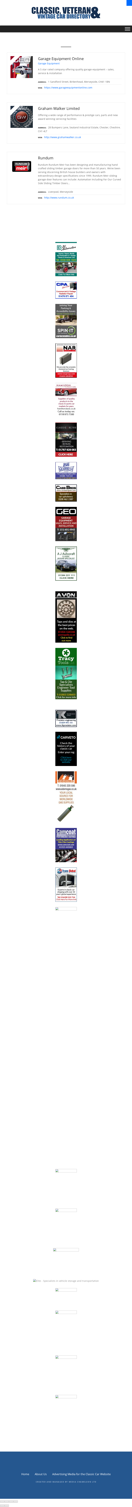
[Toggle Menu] (127, 29)
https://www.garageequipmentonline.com (68, 87)
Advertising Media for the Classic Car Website (81, 1474)
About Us (41, 1474)
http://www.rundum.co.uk (59, 197)
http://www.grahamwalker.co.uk (62, 137)
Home (25, 1474)
